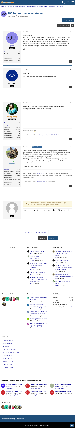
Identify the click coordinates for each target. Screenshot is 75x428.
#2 (71, 69)
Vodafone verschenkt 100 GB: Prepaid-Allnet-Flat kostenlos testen (38, 279)
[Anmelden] (68, 2)
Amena (8, 386)
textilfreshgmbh (41, 181)
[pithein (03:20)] (17, 299)
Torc (31, 253)
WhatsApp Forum (10, 388)
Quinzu (12, 16)
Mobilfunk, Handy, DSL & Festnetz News (48, 135)
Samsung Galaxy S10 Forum (13, 395)
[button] (28, 232)
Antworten (52, 238)
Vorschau (42, 238)
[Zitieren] (70, 61)
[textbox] (47, 221)
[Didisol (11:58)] (7, 299)
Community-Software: (37, 425)
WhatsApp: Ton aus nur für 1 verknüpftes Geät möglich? (38, 265)
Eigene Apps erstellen (37, 251)
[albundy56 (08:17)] (11, 299)
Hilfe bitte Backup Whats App (17, 385)
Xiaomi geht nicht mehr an (38, 319)
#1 (71, 31)
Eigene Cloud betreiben (37, 272)
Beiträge (6, 52)
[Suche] (63, 2)
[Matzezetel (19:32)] (4, 299)
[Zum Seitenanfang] (72, 425)
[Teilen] (72, 25)
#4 (71, 147)
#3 (71, 103)
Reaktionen (7, 123)
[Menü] (72, 2)
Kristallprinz (69, 307)
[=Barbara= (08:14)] (14, 299)
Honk (56, 257)
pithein (32, 260)
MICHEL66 (57, 386)
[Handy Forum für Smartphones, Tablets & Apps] (7, 2)
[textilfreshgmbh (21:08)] (4, 304)
